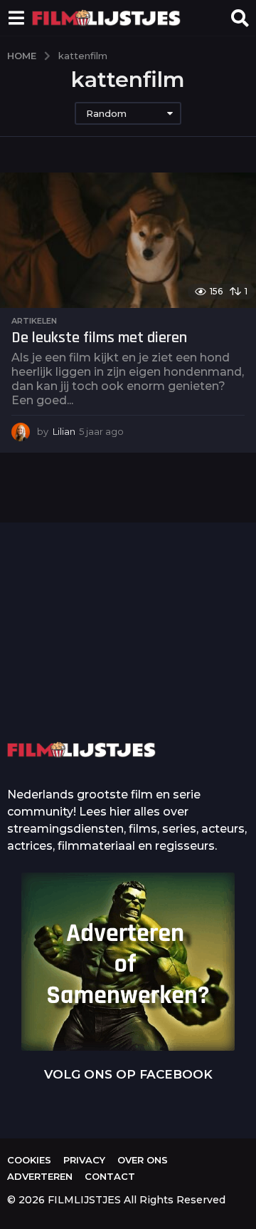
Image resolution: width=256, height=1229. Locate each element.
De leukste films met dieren (99, 338)
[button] (16, 18)
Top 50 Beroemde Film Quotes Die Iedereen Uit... (77, 661)
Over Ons (142, 1160)
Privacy (84, 1160)
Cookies (29, 1160)
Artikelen (34, 321)
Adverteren (40, 1176)
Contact (110, 1176)
